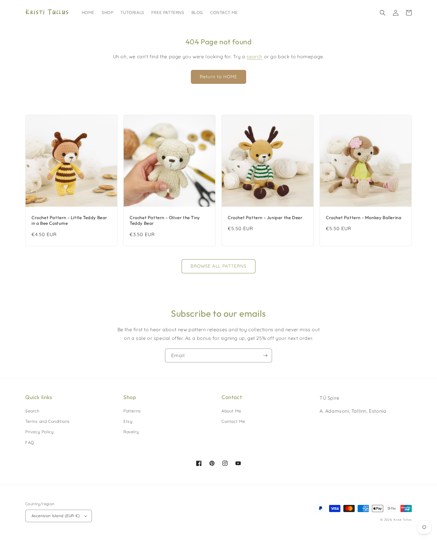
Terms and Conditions (47, 421)
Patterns (132, 411)
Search (32, 411)
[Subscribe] (265, 355)
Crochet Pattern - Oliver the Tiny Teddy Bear (165, 220)
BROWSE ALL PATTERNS (218, 266)
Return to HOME (218, 76)
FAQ (29, 442)
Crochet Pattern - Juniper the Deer (265, 217)
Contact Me (233, 421)
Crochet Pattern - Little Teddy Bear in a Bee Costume (69, 220)
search (254, 56)
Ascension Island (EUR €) (56, 515)
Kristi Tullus (403, 520)
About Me (231, 411)
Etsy (127, 421)
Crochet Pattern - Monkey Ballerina (363, 217)
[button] (382, 12)
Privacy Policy (39, 431)
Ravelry (131, 431)
